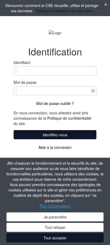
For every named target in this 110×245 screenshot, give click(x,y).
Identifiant (22, 62)
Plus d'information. (55, 206)
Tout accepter (55, 237)
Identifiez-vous (55, 134)
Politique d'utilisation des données (64, 10)
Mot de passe (25, 82)
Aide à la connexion (55, 147)
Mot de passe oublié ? (55, 103)
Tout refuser (55, 227)
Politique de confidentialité (69, 118)
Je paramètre (55, 217)
